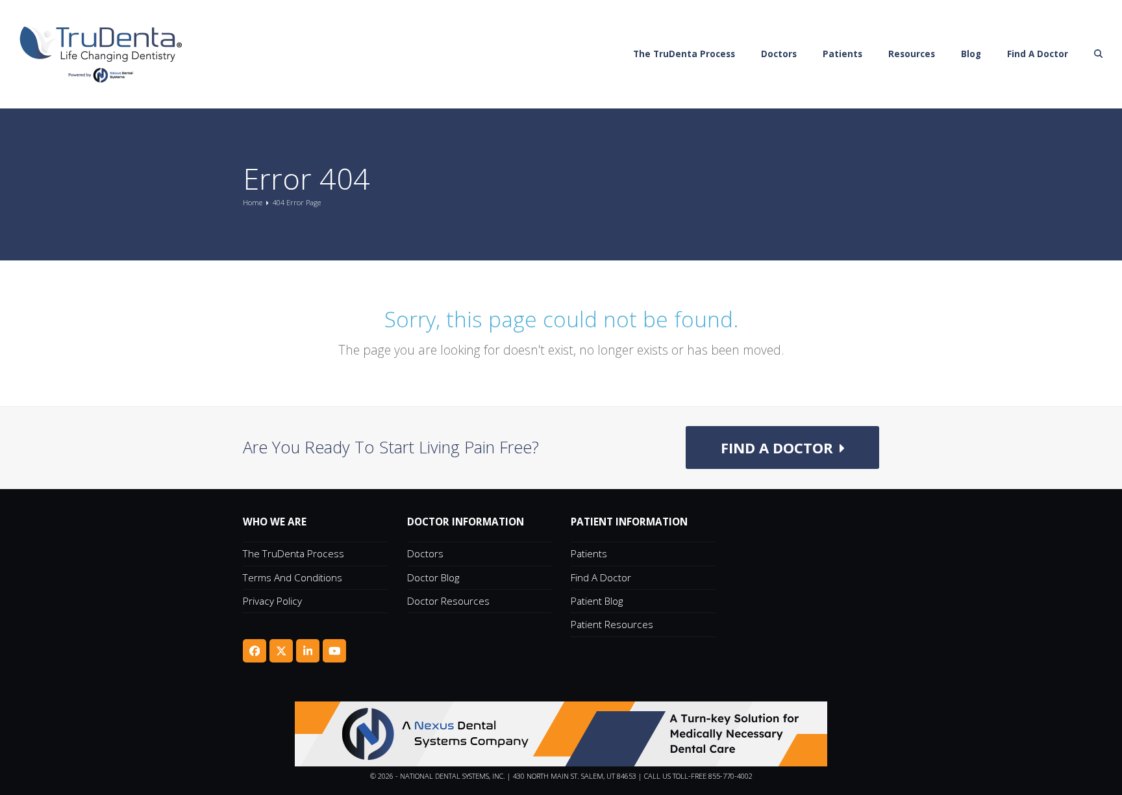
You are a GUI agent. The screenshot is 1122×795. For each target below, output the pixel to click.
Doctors (425, 553)
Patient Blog (597, 600)
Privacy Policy (272, 600)
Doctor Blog (433, 577)
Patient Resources (612, 624)
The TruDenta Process (293, 553)
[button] (1098, 54)
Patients (589, 553)
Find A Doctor (601, 577)
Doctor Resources (448, 600)
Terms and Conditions (292, 577)
